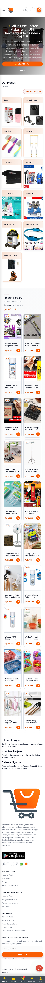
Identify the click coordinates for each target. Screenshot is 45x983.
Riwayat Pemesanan (9, 899)
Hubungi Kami (7, 875)
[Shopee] (26, 864)
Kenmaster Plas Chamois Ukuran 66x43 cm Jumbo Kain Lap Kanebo (32, 388)
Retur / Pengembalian (10, 885)
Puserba (11, 969)
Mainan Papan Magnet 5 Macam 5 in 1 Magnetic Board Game (12, 346)
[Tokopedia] (21, 864)
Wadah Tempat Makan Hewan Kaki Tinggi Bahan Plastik (31, 640)
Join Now (22, 954)
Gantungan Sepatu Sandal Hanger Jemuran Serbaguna (12, 724)
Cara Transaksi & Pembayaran (13, 931)
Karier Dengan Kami (9, 924)
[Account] (25, 9)
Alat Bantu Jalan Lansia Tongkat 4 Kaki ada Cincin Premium (32, 472)
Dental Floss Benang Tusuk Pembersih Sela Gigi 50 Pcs (11, 514)
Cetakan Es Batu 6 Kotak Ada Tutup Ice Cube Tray (12, 682)
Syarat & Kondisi (8, 920)
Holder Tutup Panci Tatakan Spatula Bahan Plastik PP (31, 724)
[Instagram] (12, 864)
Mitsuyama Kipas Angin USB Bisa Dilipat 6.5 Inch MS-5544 (12, 556)
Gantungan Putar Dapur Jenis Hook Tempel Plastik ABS (12, 598)
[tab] (21, 70)
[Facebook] (8, 864)
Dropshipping (7, 927)
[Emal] (4, 864)
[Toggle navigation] (4, 10)
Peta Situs (6, 906)
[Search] (32, 9)
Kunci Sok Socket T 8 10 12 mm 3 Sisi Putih (32, 345)
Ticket (4, 882)
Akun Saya (6, 878)
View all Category (33, 91)
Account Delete (8, 917)
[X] (17, 864)
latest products (11, 309)
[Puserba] (10, 9)
